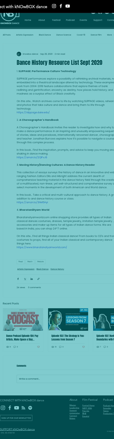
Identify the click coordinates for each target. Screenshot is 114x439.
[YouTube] (67, 6)
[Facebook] (61, 6)
